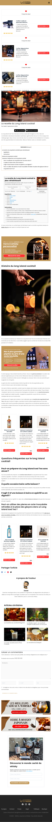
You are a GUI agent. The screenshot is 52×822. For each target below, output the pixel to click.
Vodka (11, 197)
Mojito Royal (4, 227)
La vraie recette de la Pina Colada (13, 643)
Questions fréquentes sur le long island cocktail (14, 158)
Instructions (7, 154)
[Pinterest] (8, 572)
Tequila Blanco (13, 200)
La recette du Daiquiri (34, 642)
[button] (39, 191)
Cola (11, 203)
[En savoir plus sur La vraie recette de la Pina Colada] (14, 634)
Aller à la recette (20, 130)
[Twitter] (5, 572)
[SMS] (11, 572)
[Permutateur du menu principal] (49, 2)
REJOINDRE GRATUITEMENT (19, 782)
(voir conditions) (29, 771)
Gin (10, 198)
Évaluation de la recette (7, 658)
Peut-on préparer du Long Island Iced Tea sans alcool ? (17, 160)
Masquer (29, 147)
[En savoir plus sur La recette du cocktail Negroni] (14, 614)
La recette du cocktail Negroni (14, 623)
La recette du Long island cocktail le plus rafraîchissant (16, 150)
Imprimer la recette (32, 130)
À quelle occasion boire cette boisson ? (14, 162)
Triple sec (12, 201)
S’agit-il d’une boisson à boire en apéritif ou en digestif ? (18, 164)
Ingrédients (6, 152)
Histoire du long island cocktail (9, 156)
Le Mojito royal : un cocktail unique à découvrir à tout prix (37, 623)
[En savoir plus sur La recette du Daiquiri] (37, 634)
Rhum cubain (13, 195)
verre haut (33, 214)
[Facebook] (2, 572)
